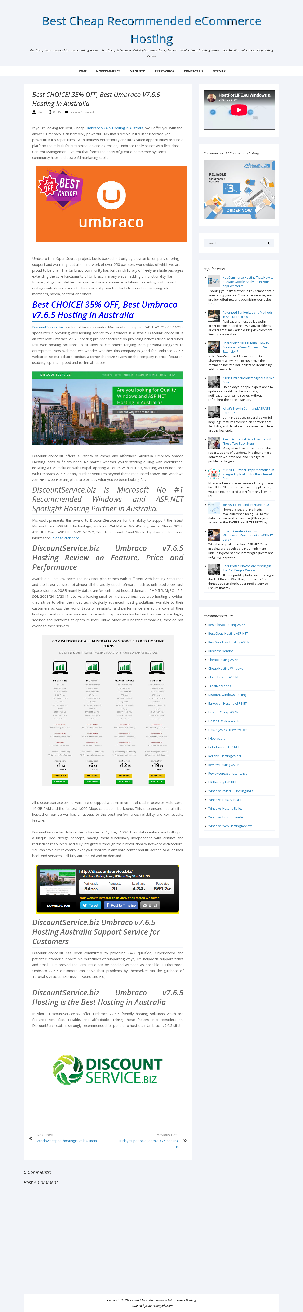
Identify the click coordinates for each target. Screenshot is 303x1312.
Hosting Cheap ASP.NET (225, 712)
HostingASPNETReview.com (227, 730)
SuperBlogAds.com (160, 1305)
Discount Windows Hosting (227, 695)
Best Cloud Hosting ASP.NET (228, 633)
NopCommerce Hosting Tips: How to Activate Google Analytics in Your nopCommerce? (248, 281)
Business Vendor (220, 651)
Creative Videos (219, 686)
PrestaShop (164, 71)
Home (82, 71)
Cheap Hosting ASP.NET (225, 660)
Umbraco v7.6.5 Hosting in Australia (114, 128)
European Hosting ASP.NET (227, 703)
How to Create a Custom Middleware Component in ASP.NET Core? (248, 535)
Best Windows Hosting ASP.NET (230, 642)
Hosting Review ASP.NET (225, 721)
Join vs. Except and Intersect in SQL (247, 504)
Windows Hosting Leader (226, 817)
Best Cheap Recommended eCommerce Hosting (165, 1300)
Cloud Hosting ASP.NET (224, 677)
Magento (137, 71)
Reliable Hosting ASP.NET (226, 756)
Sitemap (219, 71)
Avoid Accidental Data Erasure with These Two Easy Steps (247, 441)
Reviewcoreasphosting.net (227, 773)
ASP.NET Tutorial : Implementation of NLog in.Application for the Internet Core (248, 474)
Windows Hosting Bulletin (226, 808)
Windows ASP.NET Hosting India (231, 791)
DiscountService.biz (48, 327)
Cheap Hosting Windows (225, 668)
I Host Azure (217, 738)
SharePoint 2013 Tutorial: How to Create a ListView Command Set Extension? (246, 347)
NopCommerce (108, 71)
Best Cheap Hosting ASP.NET (228, 625)
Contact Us (193, 71)
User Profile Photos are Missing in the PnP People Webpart (247, 568)
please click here (66, 538)
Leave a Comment (82, 112)
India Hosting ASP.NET (224, 747)
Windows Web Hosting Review (230, 826)
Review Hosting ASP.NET (225, 765)
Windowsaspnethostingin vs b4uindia (67, 1140)
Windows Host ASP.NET (224, 800)
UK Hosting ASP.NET (222, 782)
